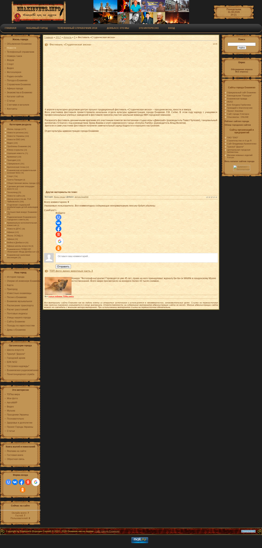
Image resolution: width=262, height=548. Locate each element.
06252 (230, 102)
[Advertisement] (131, 78)
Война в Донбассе (16, 242)
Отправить (63, 266)
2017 (58, 37)
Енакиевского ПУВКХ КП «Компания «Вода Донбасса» (21, 250)
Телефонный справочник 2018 (77, 28)
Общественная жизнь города (21, 183)
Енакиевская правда (237, 98)
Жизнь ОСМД (13, 235)
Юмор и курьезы (15, 150)
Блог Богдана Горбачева (239, 105)
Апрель (67, 37)
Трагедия (11, 160)
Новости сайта (14, 196)
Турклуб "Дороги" (235, 147)
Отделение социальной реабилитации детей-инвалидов (22, 206)
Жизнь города (14, 129)
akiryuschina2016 (81, 197)
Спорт (10, 176)
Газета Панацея (14, 180)
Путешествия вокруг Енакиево (22, 212)
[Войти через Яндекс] (28, 482)
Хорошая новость (15, 153)
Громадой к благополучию (239, 108)
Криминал (12, 157)
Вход (171, 28)
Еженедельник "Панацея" (239, 95)
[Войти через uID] (8, 482)
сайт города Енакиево (107, 531)
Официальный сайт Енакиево (241, 92)
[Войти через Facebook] (21, 482)
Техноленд (12, 192)
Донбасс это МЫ (118, 28)
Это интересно (149, 28)
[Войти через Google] (36, 482)
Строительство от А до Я (239, 140)
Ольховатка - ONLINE (238, 117)
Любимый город (37, 28)
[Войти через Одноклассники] (23, 490)
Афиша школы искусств (19, 246)
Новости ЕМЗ (13, 139)
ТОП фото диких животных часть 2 (71, 270)
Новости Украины (15, 136)
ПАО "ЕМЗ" (232, 137)
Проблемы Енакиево (17, 146)
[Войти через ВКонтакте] (15, 482)
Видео (10, 143)
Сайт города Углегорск (238, 114)
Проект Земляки (235, 111)
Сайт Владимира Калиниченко (241, 144)
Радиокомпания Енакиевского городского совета (21, 218)
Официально (13, 163)
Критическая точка (16, 167)
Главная (10, 28)
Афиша (10, 232)
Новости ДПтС (14, 229)
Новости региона (15, 132)
